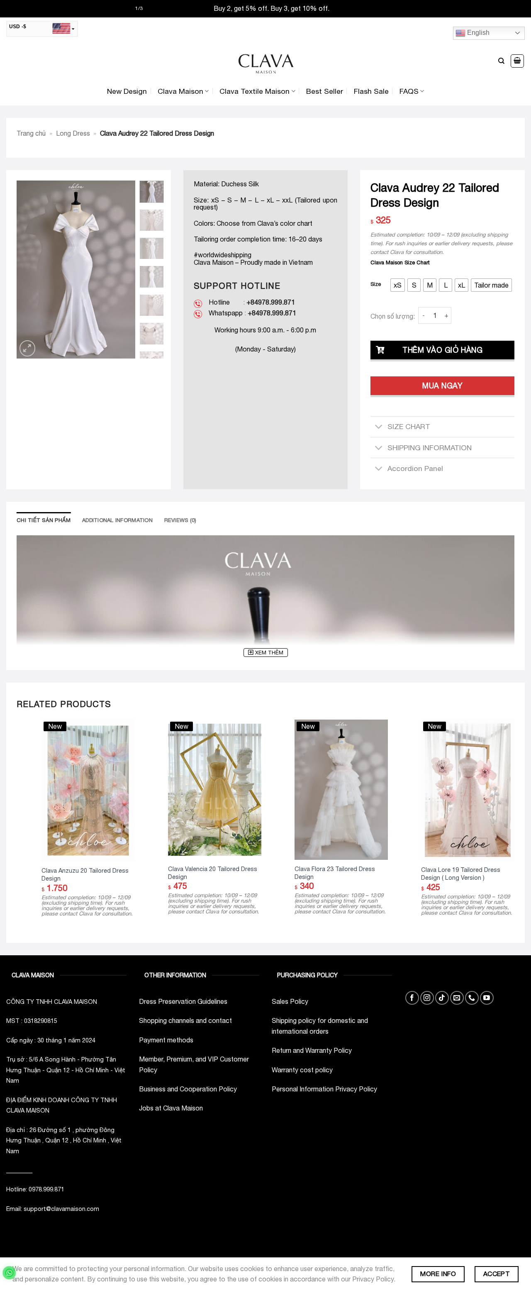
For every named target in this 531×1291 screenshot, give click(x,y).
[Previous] (29, 270)
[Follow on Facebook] (412, 998)
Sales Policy (290, 1001)
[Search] (501, 61)
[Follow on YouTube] (487, 998)
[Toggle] (378, 428)
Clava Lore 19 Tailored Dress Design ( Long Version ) (460, 873)
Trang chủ (31, 133)
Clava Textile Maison (254, 91)
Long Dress (73, 133)
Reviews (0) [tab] (180, 520)
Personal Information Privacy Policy (324, 1089)
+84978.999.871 (270, 302)
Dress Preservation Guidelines (183, 1001)
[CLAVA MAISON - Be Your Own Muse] (265, 61)
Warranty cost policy (302, 1070)
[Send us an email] (457, 998)
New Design (127, 91)
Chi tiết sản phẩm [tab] (44, 520)
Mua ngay (442, 385)
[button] (517, 61)
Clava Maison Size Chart (400, 262)
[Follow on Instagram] (427, 998)
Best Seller (324, 91)
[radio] (397, 285)
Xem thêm (269, 652)
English (477, 32)
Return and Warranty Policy (312, 1050)
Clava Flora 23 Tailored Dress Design (335, 872)
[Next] (122, 270)
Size (375, 284)
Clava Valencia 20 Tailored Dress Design (212, 872)
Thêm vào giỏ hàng (442, 350)
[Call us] (472, 998)
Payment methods (166, 1040)
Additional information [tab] (117, 520)
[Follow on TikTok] (442, 998)
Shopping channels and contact (185, 1020)
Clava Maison (180, 91)
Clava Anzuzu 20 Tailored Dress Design (85, 874)
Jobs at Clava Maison (171, 1108)
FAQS (409, 91)
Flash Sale (371, 91)
